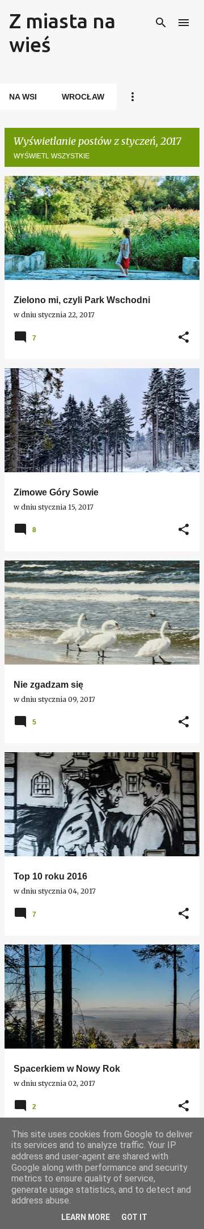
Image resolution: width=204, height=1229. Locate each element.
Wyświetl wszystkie (52, 156)
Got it (134, 1217)
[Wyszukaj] (161, 22)
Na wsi (23, 96)
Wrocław (83, 96)
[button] (183, 338)
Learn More (85, 1217)
